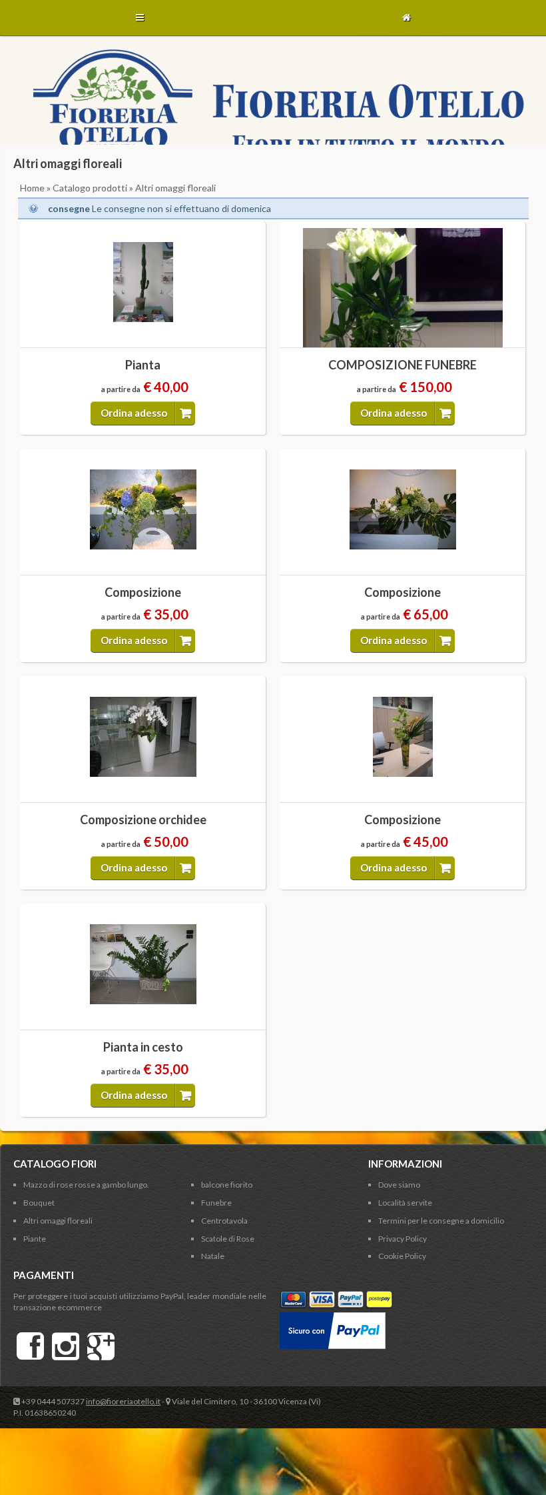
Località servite (405, 1203)
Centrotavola (224, 1221)
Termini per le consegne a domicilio (441, 1221)
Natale (212, 1256)
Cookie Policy (402, 1256)
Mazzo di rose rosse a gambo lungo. (86, 1185)
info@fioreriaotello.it (123, 1401)
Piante (34, 1239)
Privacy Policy (402, 1239)
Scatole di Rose (227, 1239)
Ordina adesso (134, 413)
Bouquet (39, 1203)
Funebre (216, 1203)
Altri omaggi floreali (58, 1221)
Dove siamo (399, 1185)
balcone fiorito (226, 1185)
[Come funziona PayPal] (333, 1317)
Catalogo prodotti (90, 187)
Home (32, 187)
